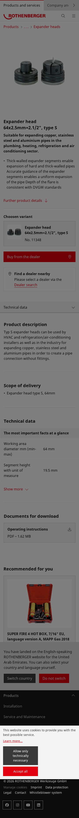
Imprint (36, 787)
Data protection (56, 787)
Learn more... (13, 741)
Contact (20, 792)
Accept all (20, 771)
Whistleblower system (46, 792)
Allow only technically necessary (21, 755)
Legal (7, 792)
